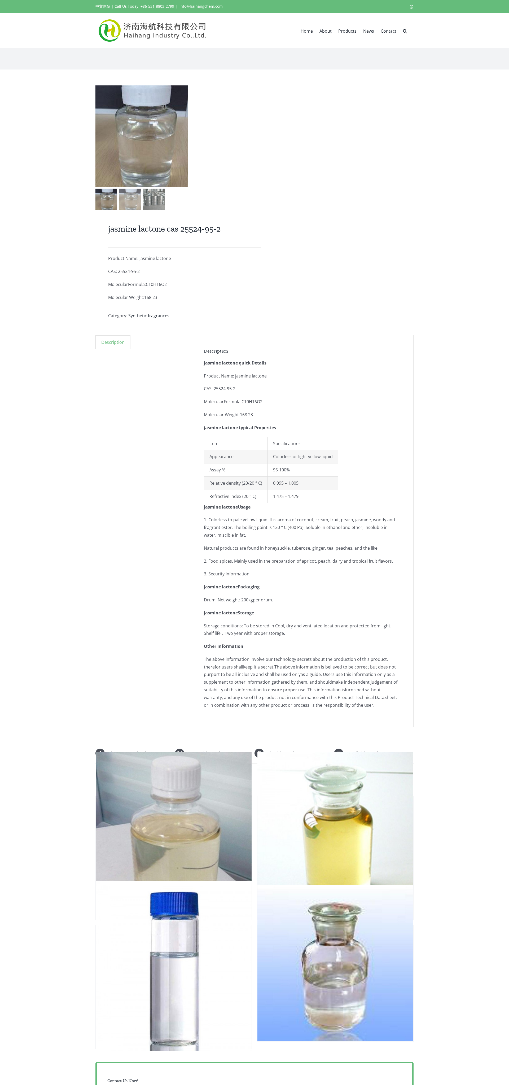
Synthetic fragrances (148, 316)
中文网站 (102, 6)
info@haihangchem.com (201, 6)
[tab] (112, 342)
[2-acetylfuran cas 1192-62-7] (174, 837)
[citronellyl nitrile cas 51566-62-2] (335, 837)
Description (113, 342)
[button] (405, 30)
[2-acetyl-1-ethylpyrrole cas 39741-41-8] (174, 966)
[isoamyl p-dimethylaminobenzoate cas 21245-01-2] (335, 962)
